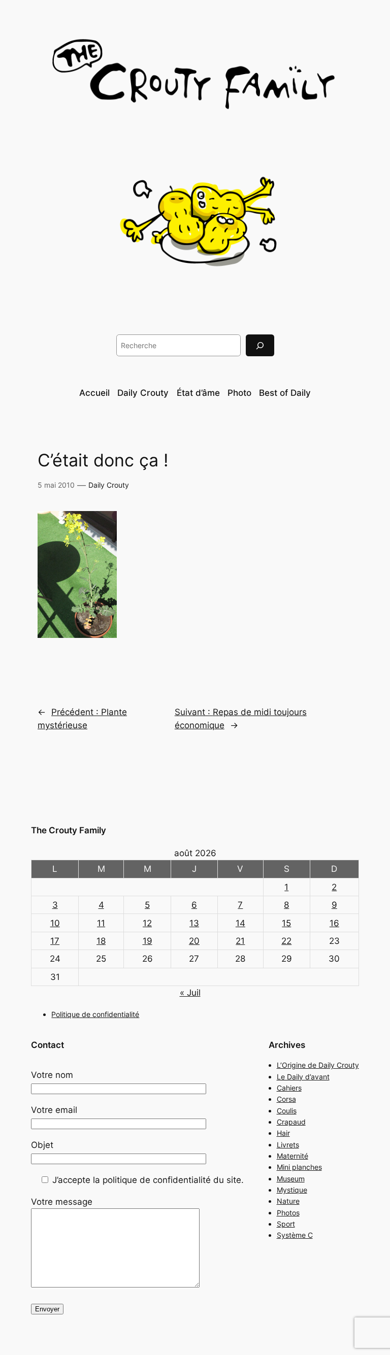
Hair (283, 1133)
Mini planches (299, 1167)
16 (334, 923)
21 (240, 941)
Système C (295, 1235)
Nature (288, 1201)
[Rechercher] (260, 345)
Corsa (286, 1099)
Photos (288, 1212)
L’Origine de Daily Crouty (318, 1065)
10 (55, 923)
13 (194, 923)
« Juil (190, 993)
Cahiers (289, 1087)
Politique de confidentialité (95, 1014)
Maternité (292, 1155)
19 (147, 941)
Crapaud (291, 1121)
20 (194, 941)
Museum (291, 1178)
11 (101, 923)
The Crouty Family (68, 830)
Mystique (292, 1189)
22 (286, 941)
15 (286, 923)
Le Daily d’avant (303, 1076)
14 (240, 923)
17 (54, 941)
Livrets (288, 1144)
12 (147, 923)
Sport (286, 1224)
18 (101, 941)
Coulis (287, 1110)
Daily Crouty (108, 485)
